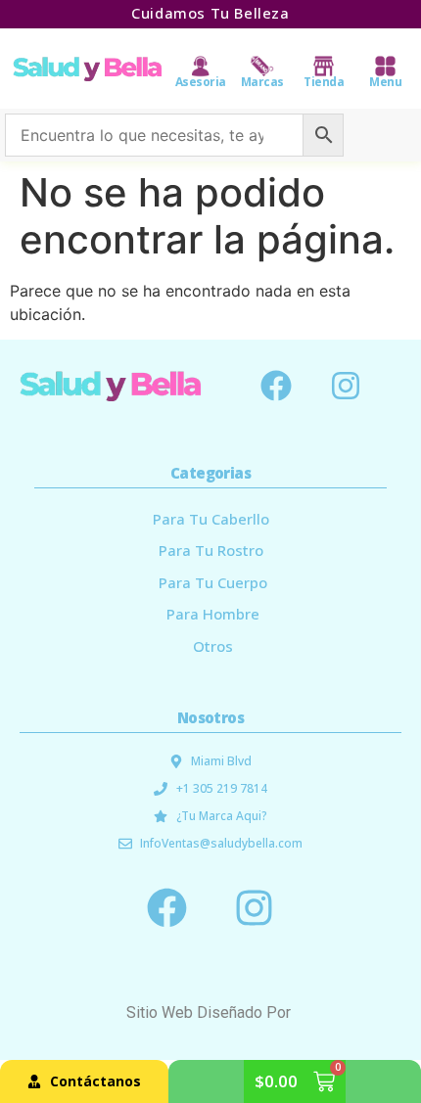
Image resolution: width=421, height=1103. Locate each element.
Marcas (262, 81)
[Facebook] (276, 385)
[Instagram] (345, 385)
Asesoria (200, 81)
